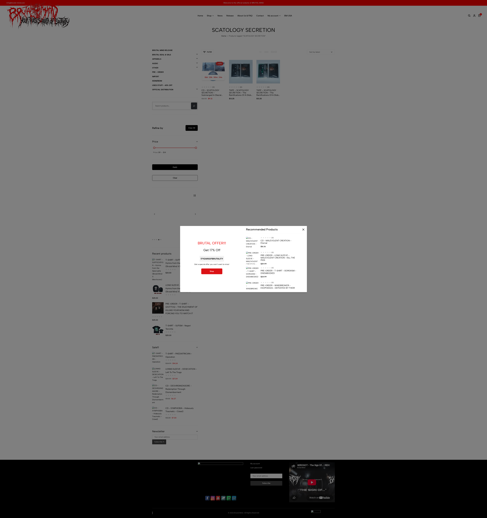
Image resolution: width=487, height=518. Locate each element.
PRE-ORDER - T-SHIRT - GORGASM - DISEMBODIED (278, 272)
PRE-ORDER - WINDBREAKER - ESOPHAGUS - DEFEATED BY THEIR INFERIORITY (278, 288)
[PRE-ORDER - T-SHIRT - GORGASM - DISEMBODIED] (252, 273)
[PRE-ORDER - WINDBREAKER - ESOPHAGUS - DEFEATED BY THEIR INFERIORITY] (252, 288)
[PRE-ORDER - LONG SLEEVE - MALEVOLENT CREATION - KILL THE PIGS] (252, 258)
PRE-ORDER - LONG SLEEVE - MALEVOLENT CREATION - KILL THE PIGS (278, 257)
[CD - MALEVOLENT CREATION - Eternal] (252, 243)
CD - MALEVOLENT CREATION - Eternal (276, 241)
